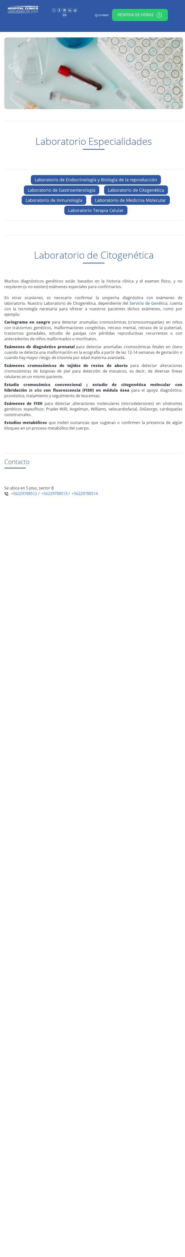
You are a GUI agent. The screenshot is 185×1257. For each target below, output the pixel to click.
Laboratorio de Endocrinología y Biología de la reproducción (96, 180)
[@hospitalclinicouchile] (65, 10)
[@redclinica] (54, 10)
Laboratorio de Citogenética (136, 190)
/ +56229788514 (82, 493)
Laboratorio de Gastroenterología (61, 190)
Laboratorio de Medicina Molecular (130, 200)
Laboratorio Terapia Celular (96, 210)
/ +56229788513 (52, 493)
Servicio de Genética (148, 303)
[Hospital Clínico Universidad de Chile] (59, 10)
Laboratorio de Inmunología (54, 200)
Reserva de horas (136, 14)
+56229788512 (22, 493)
